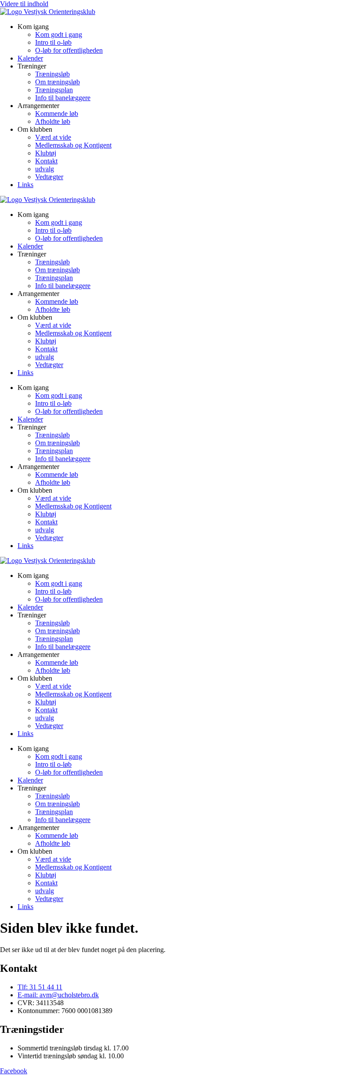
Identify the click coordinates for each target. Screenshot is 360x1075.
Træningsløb (52, 74)
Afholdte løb (52, 121)
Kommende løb (56, 113)
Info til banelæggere (62, 97)
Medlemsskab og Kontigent (73, 145)
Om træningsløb (57, 82)
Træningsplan (54, 90)
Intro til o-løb (53, 42)
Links (25, 184)
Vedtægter (49, 176)
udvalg (44, 169)
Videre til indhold (24, 3)
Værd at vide (53, 137)
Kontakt (46, 161)
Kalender (30, 58)
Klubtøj (45, 153)
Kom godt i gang (58, 34)
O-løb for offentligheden (69, 50)
